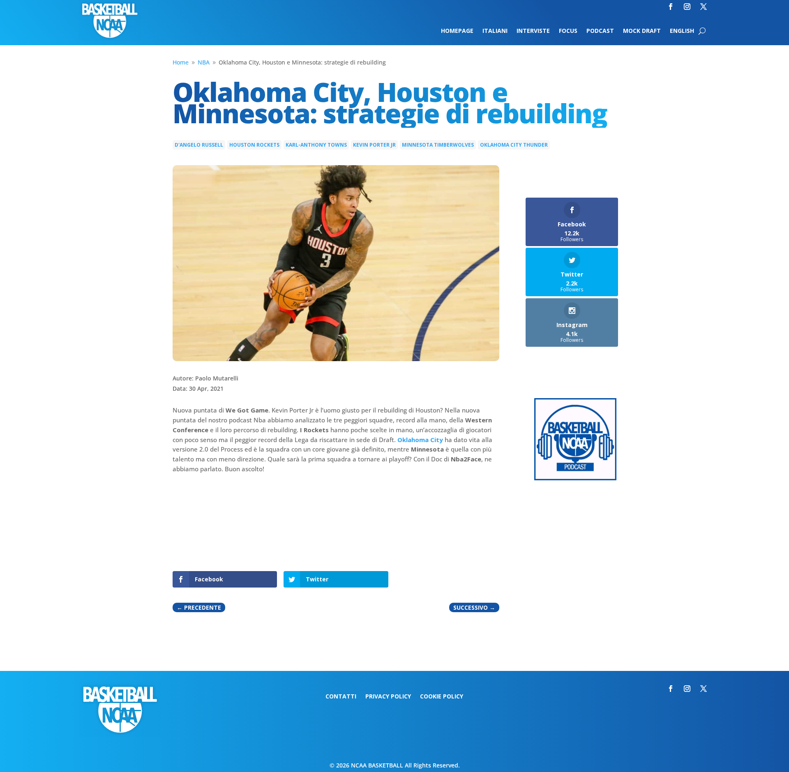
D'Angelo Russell (199, 144)
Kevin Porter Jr (374, 144)
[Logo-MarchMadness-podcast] (575, 478)
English (682, 31)
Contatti (340, 697)
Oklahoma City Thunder (514, 144)
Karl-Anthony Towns (316, 144)
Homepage (457, 31)
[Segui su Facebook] (670, 6)
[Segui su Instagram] (687, 6)
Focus (568, 31)
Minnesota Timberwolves (438, 144)
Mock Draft (642, 31)
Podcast (600, 31)
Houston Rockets (254, 144)
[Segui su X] (703, 6)
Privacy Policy (388, 697)
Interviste (533, 31)
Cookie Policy (441, 697)
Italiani (495, 31)
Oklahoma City (420, 440)
